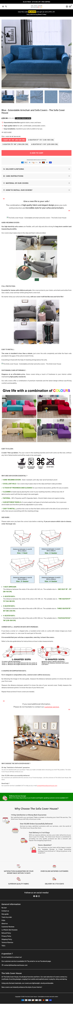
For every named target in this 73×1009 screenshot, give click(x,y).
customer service (51, 707)
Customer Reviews (8, 927)
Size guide (5, 914)
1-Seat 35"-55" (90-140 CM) (14, 140)
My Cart (4, 908)
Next (69, 54)
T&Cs (3, 945)
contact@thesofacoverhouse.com (47, 785)
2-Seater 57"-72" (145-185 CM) (41, 140)
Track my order (7, 917)
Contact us (5, 911)
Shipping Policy (7, 939)
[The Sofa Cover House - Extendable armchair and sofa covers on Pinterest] (36, 896)
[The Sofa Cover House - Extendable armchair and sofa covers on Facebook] (34, 896)
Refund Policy (6, 933)
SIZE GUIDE (7, 132)
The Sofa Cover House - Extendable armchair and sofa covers (41, 996)
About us (5, 923)
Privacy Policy (6, 936)
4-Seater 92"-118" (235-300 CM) (44, 144)
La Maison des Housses (9, 930)
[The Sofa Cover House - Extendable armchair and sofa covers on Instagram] (39, 896)
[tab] (36, 169)
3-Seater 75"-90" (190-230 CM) (15, 144)
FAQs (3, 920)
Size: (11, 136)
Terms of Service (7, 942)
